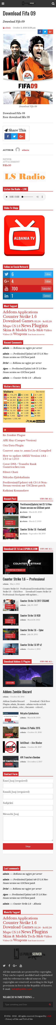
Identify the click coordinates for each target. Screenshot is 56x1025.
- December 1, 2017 (34, 762)
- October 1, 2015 (33, 649)
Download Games (18, 321)
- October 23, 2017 (34, 747)
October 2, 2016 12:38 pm (24, 28)
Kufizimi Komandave (16, 490)
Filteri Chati (10, 472)
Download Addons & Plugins (17, 661)
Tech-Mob (35, 330)
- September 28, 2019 (37, 534)
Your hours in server (36, 334)
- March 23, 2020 (35, 512)
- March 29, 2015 (33, 620)
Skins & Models (15, 330)
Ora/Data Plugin (13, 445)
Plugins (40, 325)
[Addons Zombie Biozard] (28, 676)
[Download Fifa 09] (28, 103)
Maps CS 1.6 (11, 326)
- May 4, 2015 (14, 584)
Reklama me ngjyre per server (27, 348)
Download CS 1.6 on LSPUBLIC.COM (20, 549)
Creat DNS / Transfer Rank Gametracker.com (19, 465)
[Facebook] (9, 965)
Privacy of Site (12, 1019)
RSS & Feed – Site (15, 430)
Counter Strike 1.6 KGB (30, 615)
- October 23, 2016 (16, 697)
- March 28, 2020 (33, 718)
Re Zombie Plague (14, 435)
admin (8, 28)
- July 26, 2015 (32, 634)
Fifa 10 (7, 165)
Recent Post (10, 499)
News (26, 326)
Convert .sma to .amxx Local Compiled (27, 450)
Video (48, 330)
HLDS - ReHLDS (43, 321)
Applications (28, 312)
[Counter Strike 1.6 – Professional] (28, 563)
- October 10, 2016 (34, 732)
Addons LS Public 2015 (30, 728)
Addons (10, 312)
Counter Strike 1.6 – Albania (27, 378)
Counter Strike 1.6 (20, 316)
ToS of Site (28, 1019)
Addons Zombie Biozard (17, 691)
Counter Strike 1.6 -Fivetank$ (33, 529)
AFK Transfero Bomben (30, 757)
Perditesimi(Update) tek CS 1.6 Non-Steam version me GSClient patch (25, 484)
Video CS (7, 334)
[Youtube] (21, 965)
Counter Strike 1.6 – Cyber (32, 630)
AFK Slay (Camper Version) (19, 440)
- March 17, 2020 (34, 521)
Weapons (20, 334)
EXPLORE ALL (46, 499)
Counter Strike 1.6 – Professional (24, 578)
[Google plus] (15, 965)
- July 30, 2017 (32, 605)
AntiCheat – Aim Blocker (31, 743)
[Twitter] (4, 965)
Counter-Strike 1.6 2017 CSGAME (34, 601)
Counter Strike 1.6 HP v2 (31, 645)
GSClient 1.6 (25, 517)
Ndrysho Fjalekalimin (16, 477)
